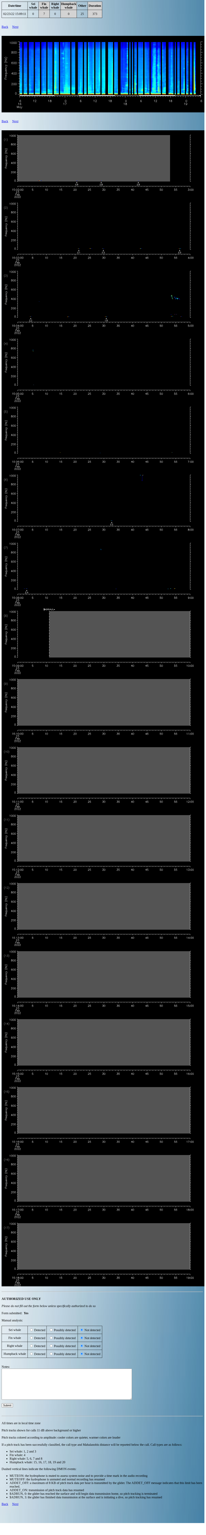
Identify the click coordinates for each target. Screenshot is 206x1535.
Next (15, 26)
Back (5, 26)
